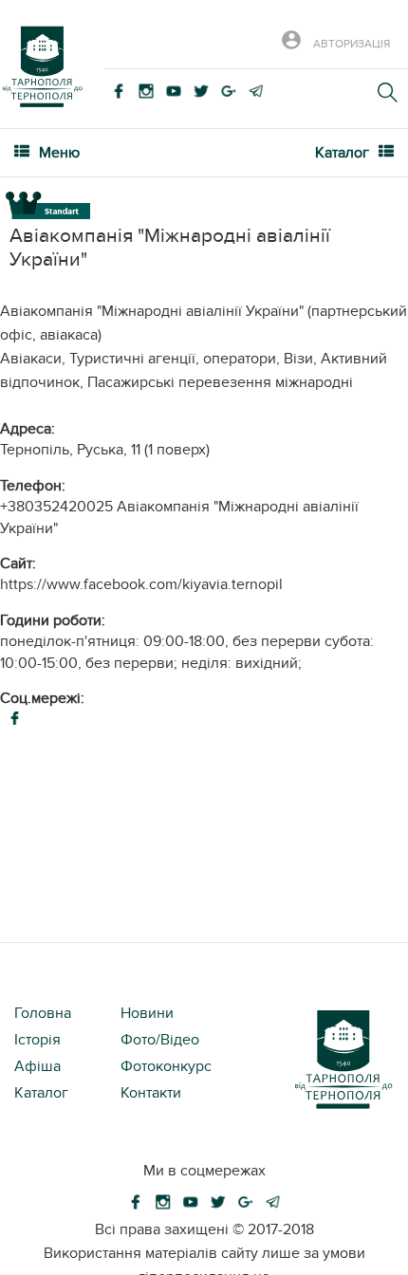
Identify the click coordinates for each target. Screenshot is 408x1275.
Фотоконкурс (166, 1066)
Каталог (41, 1092)
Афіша (37, 1066)
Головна (42, 1013)
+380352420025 (56, 506)
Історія (37, 1039)
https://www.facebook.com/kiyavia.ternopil (141, 584)
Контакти (151, 1092)
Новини (147, 1013)
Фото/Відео (160, 1039)
